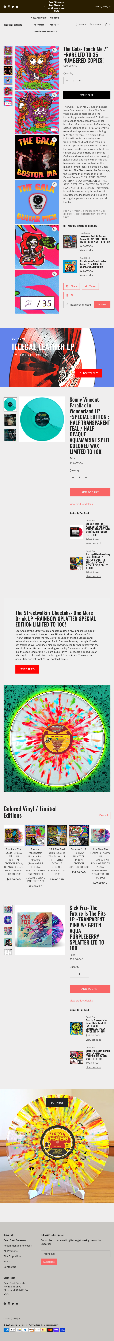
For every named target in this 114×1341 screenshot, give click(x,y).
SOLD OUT (86, 95)
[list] (37, 180)
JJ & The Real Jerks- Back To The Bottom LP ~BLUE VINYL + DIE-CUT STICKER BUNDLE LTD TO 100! (57, 862)
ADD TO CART (90, 492)
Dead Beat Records (19, 1324)
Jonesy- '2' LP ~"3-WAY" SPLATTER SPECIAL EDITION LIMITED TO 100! (79, 858)
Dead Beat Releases (15, 1240)
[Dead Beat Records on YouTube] (17, 7)
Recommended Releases (18, 1245)
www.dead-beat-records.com (44, 1324)
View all (103, 815)
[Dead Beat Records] (13, 24)
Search (7, 1261)
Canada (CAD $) (101, 6)
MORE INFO (27, 669)
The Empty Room (13, 1256)
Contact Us (10, 1266)
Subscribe (49, 1261)
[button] (55, 17)
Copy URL (102, 304)
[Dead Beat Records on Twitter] (13, 7)
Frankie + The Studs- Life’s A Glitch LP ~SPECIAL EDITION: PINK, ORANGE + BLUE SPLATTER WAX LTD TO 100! (13, 862)
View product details (81, 504)
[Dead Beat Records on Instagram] (9, 7)
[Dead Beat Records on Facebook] (5, 7)
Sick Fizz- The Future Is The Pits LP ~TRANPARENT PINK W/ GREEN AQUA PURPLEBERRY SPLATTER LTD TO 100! (100, 863)
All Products (11, 1251)
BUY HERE (56, 1102)
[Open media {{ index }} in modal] (37, 68)
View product (87, 250)
